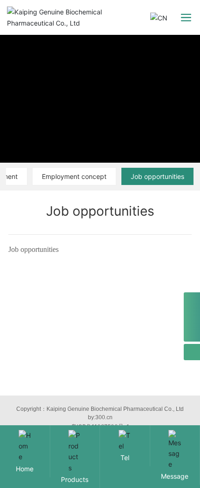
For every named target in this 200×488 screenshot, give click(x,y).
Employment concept (74, 176)
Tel (124, 458)
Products (74, 479)
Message (174, 476)
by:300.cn (100, 417)
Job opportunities (157, 176)
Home (24, 469)
